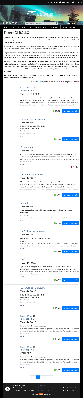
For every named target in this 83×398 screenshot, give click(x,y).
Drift (22, 259)
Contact (72, 27)
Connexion (78, 2)
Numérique (21, 27)
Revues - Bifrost (26, 88)
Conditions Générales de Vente (49, 388)
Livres (13, 27)
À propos (41, 385)
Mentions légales (44, 390)
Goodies (38, 27)
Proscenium (26, 147)
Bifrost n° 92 (27, 91)
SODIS (75, 388)
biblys (41, 394)
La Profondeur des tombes (34, 231)
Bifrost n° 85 (27, 319)
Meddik (24, 203)
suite (22, 108)
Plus (44, 27)
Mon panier (71, 23)
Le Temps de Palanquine (33, 119)
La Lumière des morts (31, 175)
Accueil (6, 27)
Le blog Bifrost (54, 27)
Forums (64, 27)
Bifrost (30, 27)
